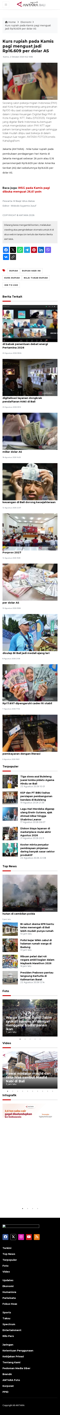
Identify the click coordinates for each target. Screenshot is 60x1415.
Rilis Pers (8, 1336)
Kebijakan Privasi (13, 1356)
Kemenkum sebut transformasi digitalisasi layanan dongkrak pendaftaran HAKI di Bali (23, 398)
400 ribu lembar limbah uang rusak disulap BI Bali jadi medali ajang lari (26, 651)
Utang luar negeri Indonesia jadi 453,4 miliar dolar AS (28, 450)
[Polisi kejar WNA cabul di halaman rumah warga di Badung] (10, 945)
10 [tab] (52, 1091)
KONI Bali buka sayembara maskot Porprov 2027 (25, 550)
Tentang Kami (11, 1362)
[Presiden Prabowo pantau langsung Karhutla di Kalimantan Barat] (10, 977)
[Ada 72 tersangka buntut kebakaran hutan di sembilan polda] (30, 893)
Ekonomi (25, 22)
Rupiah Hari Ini (31, 271)
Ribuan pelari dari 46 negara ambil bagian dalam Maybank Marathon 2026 (37, 960)
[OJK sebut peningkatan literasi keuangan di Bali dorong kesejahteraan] (30, 481)
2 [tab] (25, 1039)
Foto (5, 991)
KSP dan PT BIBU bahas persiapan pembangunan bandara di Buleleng (36, 796)
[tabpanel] (30, 1018)
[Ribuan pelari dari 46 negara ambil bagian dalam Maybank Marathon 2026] (10, 961)
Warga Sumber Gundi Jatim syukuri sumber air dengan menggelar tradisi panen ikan (29, 1023)
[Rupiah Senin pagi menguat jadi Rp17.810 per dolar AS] (30, 582)
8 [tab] (42, 1091)
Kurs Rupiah (12, 278)
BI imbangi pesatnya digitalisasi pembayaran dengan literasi (23, 752)
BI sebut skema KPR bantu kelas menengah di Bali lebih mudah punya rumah (37, 928)
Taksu (6, 1318)
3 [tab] (30, 1039)
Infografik (9, 1095)
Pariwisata (9, 1298)
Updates (7, 1280)
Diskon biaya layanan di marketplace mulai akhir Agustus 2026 (35, 832)
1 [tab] (20, 1039)
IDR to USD (11, 285)
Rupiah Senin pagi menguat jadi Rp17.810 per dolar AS (30, 600)
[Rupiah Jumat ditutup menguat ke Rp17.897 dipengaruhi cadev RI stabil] (30, 682)
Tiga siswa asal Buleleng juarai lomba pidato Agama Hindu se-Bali (37, 780)
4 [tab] (35, 1039)
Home (12, 22)
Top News (9, 866)
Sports (6, 1312)
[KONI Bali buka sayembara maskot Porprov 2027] (30, 531)
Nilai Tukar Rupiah (36, 278)
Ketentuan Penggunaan (17, 1350)
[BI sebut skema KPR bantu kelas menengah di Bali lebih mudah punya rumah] (10, 928)
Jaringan (7, 1344)
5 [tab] (40, 1039)
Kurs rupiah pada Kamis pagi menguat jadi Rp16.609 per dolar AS (28, 27)
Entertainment (11, 1330)
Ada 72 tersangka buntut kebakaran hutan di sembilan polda (27, 912)
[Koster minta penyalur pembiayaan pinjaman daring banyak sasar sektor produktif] (10, 849)
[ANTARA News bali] (33, 4)
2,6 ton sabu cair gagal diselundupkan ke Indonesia (29, 1196)
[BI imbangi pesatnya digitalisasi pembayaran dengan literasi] (30, 733)
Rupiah (13, 271)
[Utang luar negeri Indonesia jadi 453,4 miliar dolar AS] (30, 431)
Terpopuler (10, 766)
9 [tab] (47, 1091)
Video (6, 1043)
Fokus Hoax (9, 1303)
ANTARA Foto (11, 1380)
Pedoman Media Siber (16, 1368)
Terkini (6, 1248)
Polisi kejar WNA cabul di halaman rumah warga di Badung (36, 944)
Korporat (8, 1386)
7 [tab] (37, 1091)
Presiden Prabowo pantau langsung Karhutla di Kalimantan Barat (36, 976)
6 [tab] (32, 1091)
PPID (5, 1391)
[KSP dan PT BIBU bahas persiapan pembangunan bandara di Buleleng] (10, 797)
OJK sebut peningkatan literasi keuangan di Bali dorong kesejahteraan (29, 500)
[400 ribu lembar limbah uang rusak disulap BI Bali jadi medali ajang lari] (30, 632)
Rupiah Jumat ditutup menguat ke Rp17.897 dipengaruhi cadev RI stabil (27, 701)
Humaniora (9, 1292)
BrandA (7, 1374)
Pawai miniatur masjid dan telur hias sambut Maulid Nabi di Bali (28, 1077)
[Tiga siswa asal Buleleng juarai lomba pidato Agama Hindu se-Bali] (10, 781)
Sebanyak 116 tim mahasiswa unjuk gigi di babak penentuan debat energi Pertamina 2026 (29, 344)
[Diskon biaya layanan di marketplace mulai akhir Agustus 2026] (10, 833)
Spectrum (8, 1324)
